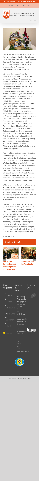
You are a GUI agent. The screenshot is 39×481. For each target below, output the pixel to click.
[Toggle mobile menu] (35, 20)
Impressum (12, 381)
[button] (4, 260)
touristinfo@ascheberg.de (28, 1)
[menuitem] (7, 297)
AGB (29, 381)
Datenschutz (22, 381)
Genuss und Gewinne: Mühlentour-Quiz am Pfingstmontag (28, 253)
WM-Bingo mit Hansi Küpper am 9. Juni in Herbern (11, 253)
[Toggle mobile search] (31, 20)
